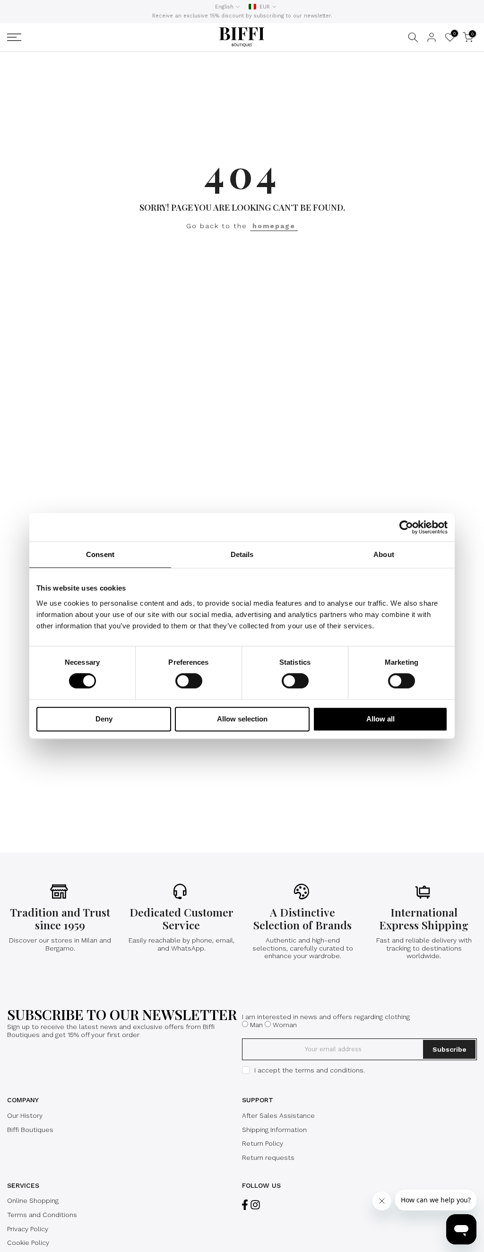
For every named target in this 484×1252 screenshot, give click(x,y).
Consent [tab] (100, 554)
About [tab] (383, 554)
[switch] (188, 680)
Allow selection (242, 719)
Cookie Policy (28, 1242)
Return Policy (262, 1143)
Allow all (380, 719)
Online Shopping (33, 1200)
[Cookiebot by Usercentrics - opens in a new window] (406, 527)
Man (256, 1025)
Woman (285, 1025)
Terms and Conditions (42, 1214)
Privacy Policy (27, 1229)
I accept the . (309, 1070)
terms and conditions (329, 1070)
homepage (273, 226)
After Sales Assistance (278, 1115)
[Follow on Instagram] (255, 1204)
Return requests (268, 1157)
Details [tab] (242, 554)
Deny (103, 719)
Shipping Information (274, 1129)
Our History (25, 1115)
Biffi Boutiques (30, 1129)
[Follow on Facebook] (245, 1204)
